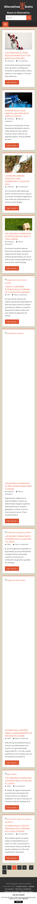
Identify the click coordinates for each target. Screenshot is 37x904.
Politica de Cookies (26, 891)
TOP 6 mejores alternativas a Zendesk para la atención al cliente (18, 780)
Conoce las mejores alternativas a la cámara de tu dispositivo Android (17, 289)
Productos (10, 61)
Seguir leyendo (11, 82)
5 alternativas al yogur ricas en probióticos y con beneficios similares (17, 55)
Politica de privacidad (11, 891)
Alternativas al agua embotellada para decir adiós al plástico (17, 113)
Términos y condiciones (23, 889)
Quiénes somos (21, 886)
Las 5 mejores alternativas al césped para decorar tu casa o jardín (18, 236)
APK (8, 295)
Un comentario (23, 61)
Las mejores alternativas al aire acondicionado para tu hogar (18, 486)
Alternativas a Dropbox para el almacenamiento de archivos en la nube (18, 733)
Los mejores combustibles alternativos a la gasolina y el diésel (18, 539)
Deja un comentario (20, 295)
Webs (9, 544)
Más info (25, 898)
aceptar (18, 902)
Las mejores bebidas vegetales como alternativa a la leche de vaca (17, 180)
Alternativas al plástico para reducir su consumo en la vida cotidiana (17, 828)
